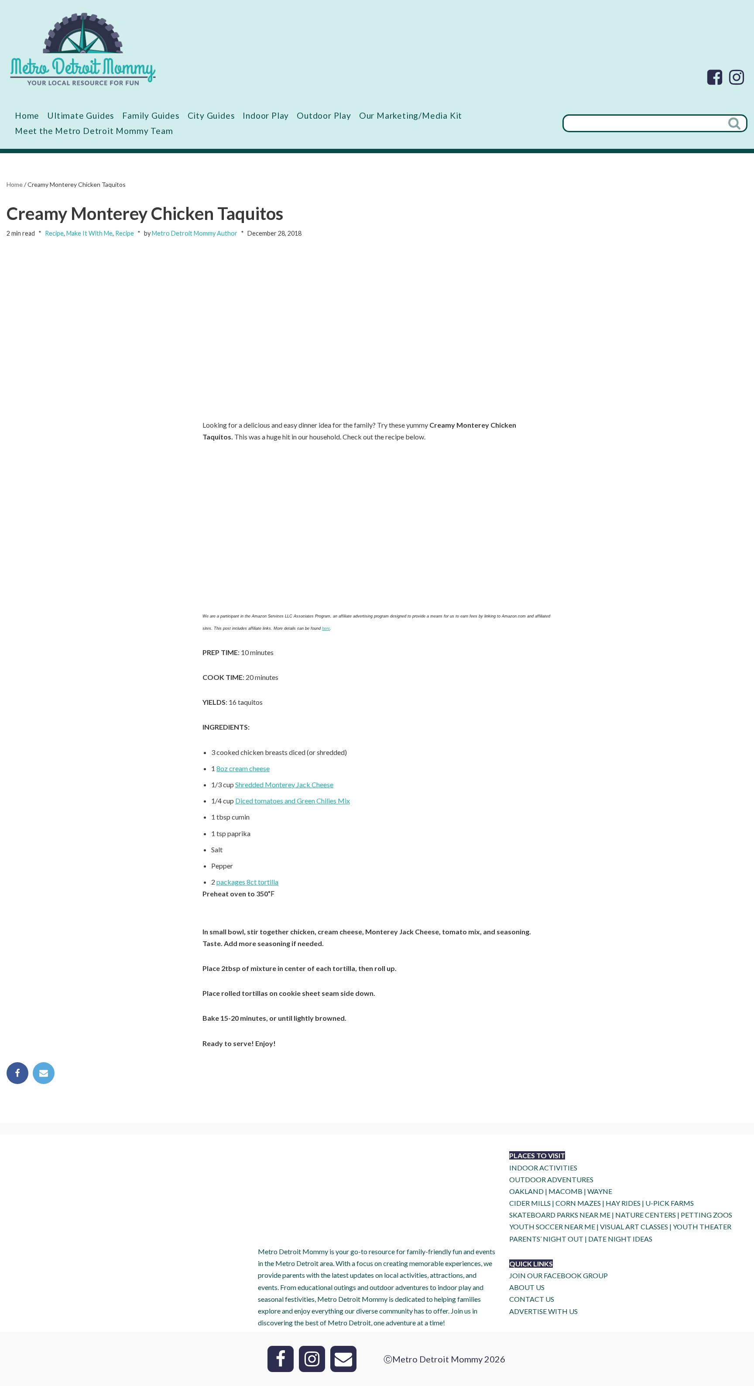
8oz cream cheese (243, 768)
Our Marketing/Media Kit (410, 115)
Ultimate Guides (80, 115)
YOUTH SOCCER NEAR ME (552, 1226)
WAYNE (599, 1191)
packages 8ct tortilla (247, 882)
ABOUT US (527, 1287)
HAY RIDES (623, 1203)
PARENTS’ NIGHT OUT (546, 1239)
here (326, 628)
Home (27, 115)
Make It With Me (89, 233)
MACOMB (565, 1191)
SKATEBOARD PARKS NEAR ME (560, 1215)
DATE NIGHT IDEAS (620, 1239)
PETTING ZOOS (706, 1215)
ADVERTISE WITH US (543, 1311)
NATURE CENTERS (645, 1215)
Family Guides (150, 115)
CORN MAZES (578, 1203)
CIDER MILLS (530, 1203)
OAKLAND (526, 1191)
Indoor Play (266, 115)
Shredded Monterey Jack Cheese (284, 784)
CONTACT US (531, 1299)
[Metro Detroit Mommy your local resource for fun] (83, 49)
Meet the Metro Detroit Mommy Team (94, 131)
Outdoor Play (324, 115)
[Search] (735, 123)
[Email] (44, 1073)
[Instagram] (736, 77)
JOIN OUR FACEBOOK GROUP (558, 1275)
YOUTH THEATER (702, 1226)
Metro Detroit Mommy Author (194, 233)
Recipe (54, 233)
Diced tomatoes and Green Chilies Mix (292, 800)
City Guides (211, 115)
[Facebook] (715, 77)
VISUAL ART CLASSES (634, 1226)
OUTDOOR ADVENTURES (551, 1179)
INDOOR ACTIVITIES (543, 1167)
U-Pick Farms (669, 1203)
